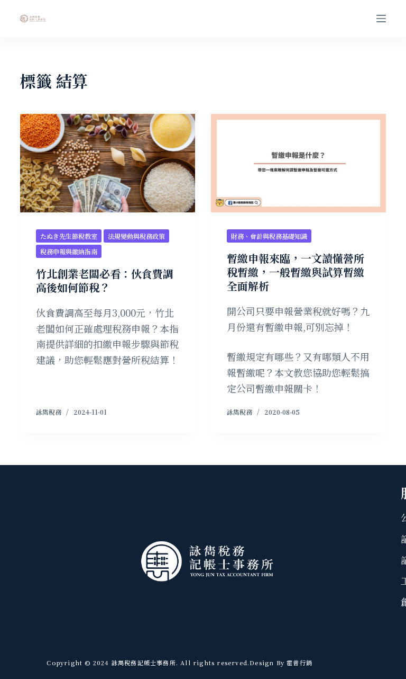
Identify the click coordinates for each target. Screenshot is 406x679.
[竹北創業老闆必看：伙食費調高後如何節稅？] (107, 163)
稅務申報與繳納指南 (68, 251)
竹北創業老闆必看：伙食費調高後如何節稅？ (104, 280)
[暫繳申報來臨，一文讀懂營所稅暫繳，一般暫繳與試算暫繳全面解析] (298, 163)
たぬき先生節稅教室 (68, 235)
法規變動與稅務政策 (136, 235)
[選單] (381, 18)
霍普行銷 (298, 662)
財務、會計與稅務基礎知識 (269, 235)
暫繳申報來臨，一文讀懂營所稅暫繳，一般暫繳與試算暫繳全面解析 (295, 272)
